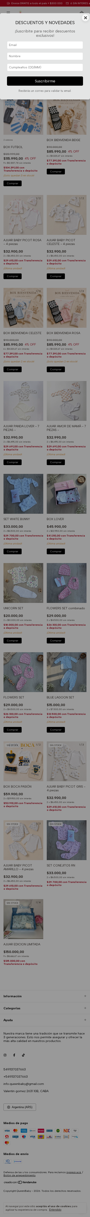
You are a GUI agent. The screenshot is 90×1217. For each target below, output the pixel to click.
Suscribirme (45, 81)
